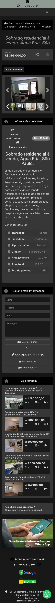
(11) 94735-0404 (29, 6)
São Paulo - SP (32, 23)
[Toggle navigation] (47, 12)
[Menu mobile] (27, 11)
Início (10, 23)
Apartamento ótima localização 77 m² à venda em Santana (25, 478)
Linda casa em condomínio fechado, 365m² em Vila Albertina (27, 456)
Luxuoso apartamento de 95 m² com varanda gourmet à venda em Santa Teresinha (23, 390)
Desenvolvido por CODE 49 (27, 601)
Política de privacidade (27, 598)
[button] (8, 90)
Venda (18, 23)
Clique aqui (10, 510)
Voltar (47, 26)
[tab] (14, 69)
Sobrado (11, 26)
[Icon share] (27, 1)
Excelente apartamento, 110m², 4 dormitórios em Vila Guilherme (21, 413)
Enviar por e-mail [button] (29, 342)
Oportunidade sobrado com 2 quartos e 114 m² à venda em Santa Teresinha (27, 435)
